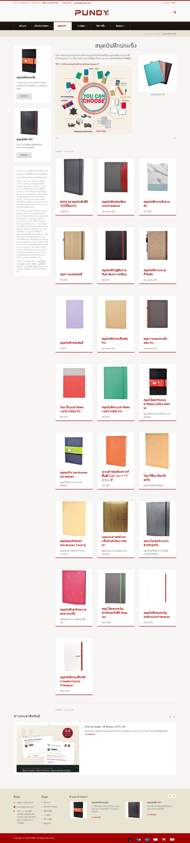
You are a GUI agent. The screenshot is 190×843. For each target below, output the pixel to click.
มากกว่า (24, 96)
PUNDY (128, 58)
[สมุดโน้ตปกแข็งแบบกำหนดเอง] (93, 100)
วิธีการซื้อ (100, 26)
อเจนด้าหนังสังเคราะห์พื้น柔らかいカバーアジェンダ (115, 476)
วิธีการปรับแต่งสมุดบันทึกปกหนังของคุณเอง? (77, 64)
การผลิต (81, 26)
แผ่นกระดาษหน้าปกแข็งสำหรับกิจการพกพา (114, 541)
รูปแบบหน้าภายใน (24, 264)
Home (147, 34)
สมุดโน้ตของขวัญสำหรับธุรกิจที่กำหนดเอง (114, 613)
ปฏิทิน (34, 264)
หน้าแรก (22, 26)
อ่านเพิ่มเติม (90, 734)
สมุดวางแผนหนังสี (71, 274)
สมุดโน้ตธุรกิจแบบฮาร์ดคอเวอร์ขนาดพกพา (157, 404)
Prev (170, 717)
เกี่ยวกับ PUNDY (41, 26)
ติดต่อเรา (120, 26)
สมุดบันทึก (42, 261)
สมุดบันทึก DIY (154, 802)
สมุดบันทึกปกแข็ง (100, 802)
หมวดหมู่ (156, 34)
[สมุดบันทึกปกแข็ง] (157, 74)
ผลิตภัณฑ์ (61, 26)
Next (174, 717)
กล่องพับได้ (28, 266)
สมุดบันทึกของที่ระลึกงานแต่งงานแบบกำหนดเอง (73, 681)
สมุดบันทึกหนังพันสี (71, 343)
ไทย (173, 3)
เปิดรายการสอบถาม (21, 3)
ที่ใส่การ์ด (37, 266)
